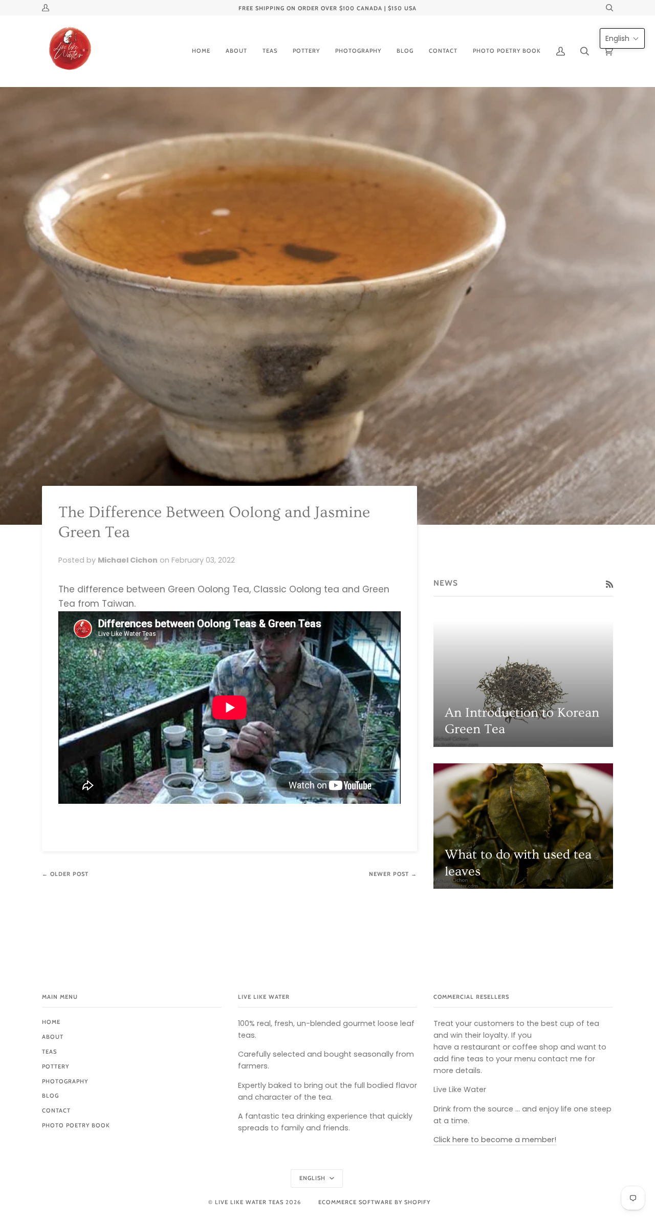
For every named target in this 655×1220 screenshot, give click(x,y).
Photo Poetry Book (76, 1125)
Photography (65, 1081)
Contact (56, 1110)
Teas (49, 1051)
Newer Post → (393, 873)
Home (51, 1021)
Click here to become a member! (494, 1140)
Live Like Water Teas (249, 1202)
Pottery (55, 1066)
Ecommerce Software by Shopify (374, 1202)
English (313, 1178)
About (52, 1036)
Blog (50, 1095)
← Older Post (65, 873)
